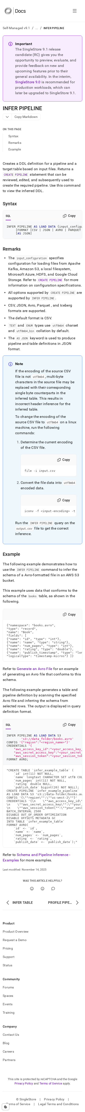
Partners (9, 1060)
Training (9, 1012)
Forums (8, 987)
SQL (8, 216)
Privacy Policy (24, 1083)
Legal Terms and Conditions (58, 1104)
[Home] (15, 11)
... (36, 28)
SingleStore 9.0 (28, 82)
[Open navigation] (74, 11)
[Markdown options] (7, 117)
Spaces (8, 996)
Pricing (8, 948)
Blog (6, 1043)
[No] (42, 889)
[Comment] (53, 889)
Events (8, 1004)
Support (9, 957)
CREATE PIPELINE (16, 174)
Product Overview (16, 931)
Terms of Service (50, 1083)
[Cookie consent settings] (5, 1106)
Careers (8, 1051)
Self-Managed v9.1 (16, 28)
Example (14, 149)
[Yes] (32, 889)
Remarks (14, 143)
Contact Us (11, 1034)
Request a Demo (15, 940)
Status (7, 965)
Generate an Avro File (34, 669)
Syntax (13, 136)
